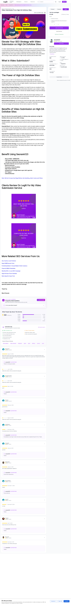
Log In (60, 1)
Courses (26, 1)
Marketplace (19, 1)
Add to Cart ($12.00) (59, 27)
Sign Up (64, 1)
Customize (53, 601)
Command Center (11, 2)
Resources (33, 1)
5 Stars (19, 314)
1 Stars (19, 320)
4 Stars (19, 316)
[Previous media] (4, 26)
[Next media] (43, 26)
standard (59, 9)
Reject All (60, 601)
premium (52, 9)
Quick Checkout (59, 31)
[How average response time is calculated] (57, 63)
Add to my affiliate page (38, 12)
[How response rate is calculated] (55, 67)
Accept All (67, 601)
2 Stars (19, 319)
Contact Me (61, 43)
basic (66, 9)
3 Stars (19, 317)
